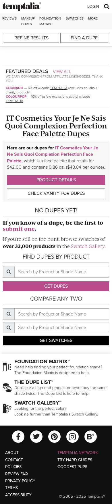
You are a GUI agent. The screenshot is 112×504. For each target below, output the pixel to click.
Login (93, 6)
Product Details (56, 180)
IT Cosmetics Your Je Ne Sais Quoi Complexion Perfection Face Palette (52, 154)
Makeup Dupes (28, 21)
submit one (19, 228)
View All (62, 71)
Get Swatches (56, 340)
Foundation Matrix (50, 21)
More (93, 18)
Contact (14, 459)
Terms (11, 487)
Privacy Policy (20, 480)
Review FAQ (16, 474)
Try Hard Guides (74, 459)
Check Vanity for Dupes (56, 193)
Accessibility (18, 495)
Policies (13, 466)
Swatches (75, 18)
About (12, 452)
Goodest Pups (72, 466)
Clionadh (14, 88)
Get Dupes (56, 286)
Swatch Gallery (88, 246)
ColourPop (16, 97)
